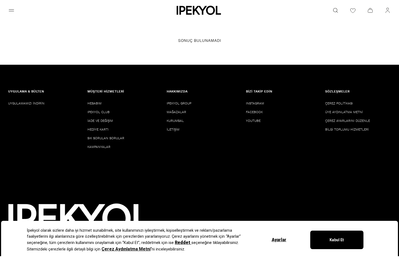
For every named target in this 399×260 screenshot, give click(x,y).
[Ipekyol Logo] (199, 10)
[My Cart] (370, 10)
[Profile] (387, 10)
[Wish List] (353, 10)
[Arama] (335, 10)
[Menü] (11, 10)
